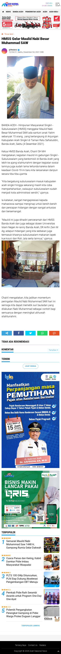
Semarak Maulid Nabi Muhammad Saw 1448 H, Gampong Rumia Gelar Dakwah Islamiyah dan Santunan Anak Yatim (23, 548)
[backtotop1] (58, 651)
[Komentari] (54, 333)
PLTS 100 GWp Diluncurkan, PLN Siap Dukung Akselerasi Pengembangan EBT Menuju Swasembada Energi (22, 580)
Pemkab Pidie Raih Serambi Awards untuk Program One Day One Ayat (24, 596)
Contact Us (32, 645)
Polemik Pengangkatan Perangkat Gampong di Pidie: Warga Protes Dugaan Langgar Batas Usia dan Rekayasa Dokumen (23, 616)
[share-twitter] (30, 333)
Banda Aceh (18, 12)
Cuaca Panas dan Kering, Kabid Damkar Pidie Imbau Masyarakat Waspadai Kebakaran (23, 563)
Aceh (45, 12)
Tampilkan (53, 350)
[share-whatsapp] (42, 333)
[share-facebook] (18, 333)
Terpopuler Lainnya (30, 626)
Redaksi (42, 645)
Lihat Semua (30, 366)
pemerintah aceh (33, 12)
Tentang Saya (20, 645)
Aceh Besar (54, 12)
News (8, 12)
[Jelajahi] (57, 4)
